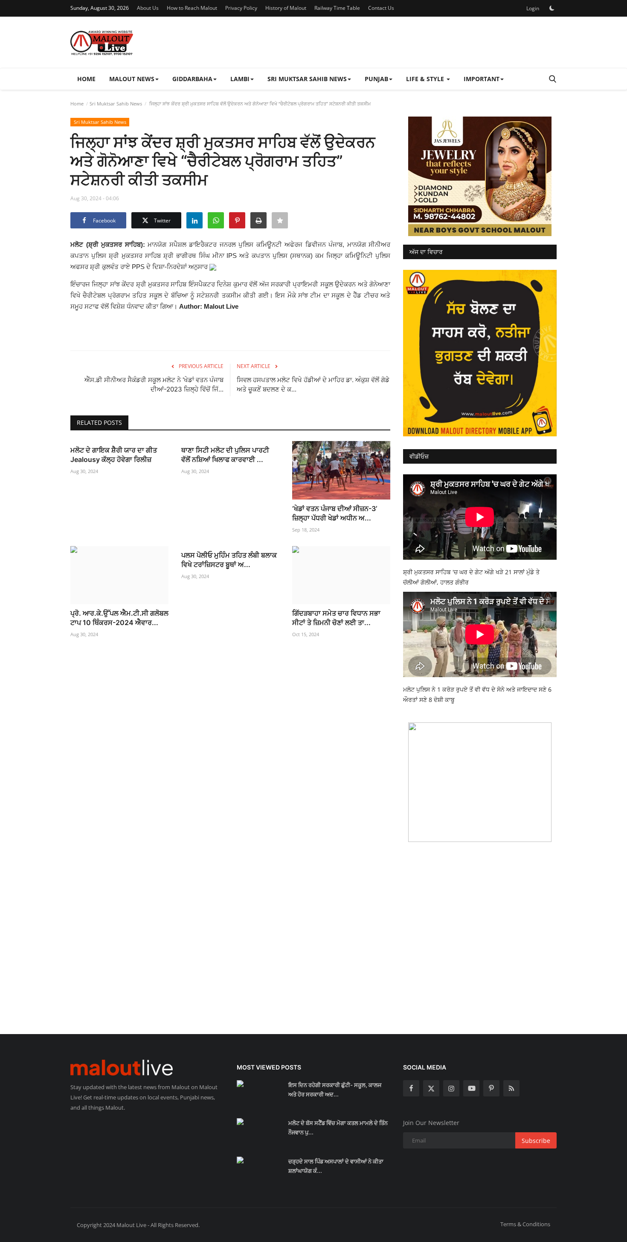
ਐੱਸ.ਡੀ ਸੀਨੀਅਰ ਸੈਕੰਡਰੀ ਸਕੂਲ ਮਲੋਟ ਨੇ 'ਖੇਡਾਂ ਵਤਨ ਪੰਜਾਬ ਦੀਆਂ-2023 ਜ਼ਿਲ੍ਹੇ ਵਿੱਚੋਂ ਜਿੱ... (154, 384)
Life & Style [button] (426, 79)
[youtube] (471, 1088)
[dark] (552, 8)
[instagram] (451, 1088)
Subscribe (536, 1141)
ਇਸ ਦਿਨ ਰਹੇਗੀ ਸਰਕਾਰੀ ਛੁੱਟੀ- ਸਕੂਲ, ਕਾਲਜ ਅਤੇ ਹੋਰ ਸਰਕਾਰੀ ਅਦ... (334, 1089)
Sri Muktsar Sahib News (116, 103)
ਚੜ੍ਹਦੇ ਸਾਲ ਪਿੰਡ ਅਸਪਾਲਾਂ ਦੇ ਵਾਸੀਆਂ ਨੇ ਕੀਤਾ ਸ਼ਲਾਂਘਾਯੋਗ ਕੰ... (335, 1166)
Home (86, 79)
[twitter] (431, 1088)
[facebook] (411, 1088)
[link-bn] (480, 176)
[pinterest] (491, 1088)
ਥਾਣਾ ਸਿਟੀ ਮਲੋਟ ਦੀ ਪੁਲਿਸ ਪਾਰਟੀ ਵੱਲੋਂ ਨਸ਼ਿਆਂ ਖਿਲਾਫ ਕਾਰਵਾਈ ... (225, 455)
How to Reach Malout (192, 8)
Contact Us (381, 8)
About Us (148, 8)
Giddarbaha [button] (192, 79)
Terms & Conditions (525, 1224)
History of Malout (285, 8)
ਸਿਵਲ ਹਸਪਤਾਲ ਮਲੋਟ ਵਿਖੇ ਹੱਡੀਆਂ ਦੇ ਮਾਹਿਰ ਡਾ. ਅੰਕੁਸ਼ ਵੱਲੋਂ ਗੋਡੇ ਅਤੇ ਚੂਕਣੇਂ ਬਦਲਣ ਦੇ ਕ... (313, 384)
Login (532, 8)
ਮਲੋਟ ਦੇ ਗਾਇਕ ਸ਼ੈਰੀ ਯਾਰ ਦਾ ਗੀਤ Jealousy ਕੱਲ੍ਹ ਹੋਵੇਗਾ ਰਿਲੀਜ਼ (113, 455)
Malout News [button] (131, 79)
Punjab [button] (376, 79)
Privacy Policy (241, 8)
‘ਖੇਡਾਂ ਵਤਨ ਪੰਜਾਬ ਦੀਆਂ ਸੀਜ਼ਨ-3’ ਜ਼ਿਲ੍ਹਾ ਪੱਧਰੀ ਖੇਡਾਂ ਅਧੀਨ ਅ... (334, 513)
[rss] (511, 1088)
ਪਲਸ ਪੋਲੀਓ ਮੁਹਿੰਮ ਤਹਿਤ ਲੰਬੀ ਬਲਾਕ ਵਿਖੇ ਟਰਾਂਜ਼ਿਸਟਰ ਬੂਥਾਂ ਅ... (229, 560)
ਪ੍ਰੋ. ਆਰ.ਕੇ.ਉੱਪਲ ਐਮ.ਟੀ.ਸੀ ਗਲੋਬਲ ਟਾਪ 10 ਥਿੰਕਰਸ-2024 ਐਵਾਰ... (119, 618)
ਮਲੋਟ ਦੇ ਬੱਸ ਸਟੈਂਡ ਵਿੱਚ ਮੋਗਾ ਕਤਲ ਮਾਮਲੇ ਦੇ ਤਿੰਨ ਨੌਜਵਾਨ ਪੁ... (338, 1127)
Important (481, 79)
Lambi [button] (240, 79)
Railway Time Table (337, 8)
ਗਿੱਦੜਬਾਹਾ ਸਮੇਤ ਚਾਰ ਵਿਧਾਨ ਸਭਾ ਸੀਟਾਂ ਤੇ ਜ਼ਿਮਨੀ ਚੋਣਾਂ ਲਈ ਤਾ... (336, 618)
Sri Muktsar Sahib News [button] (307, 79)
